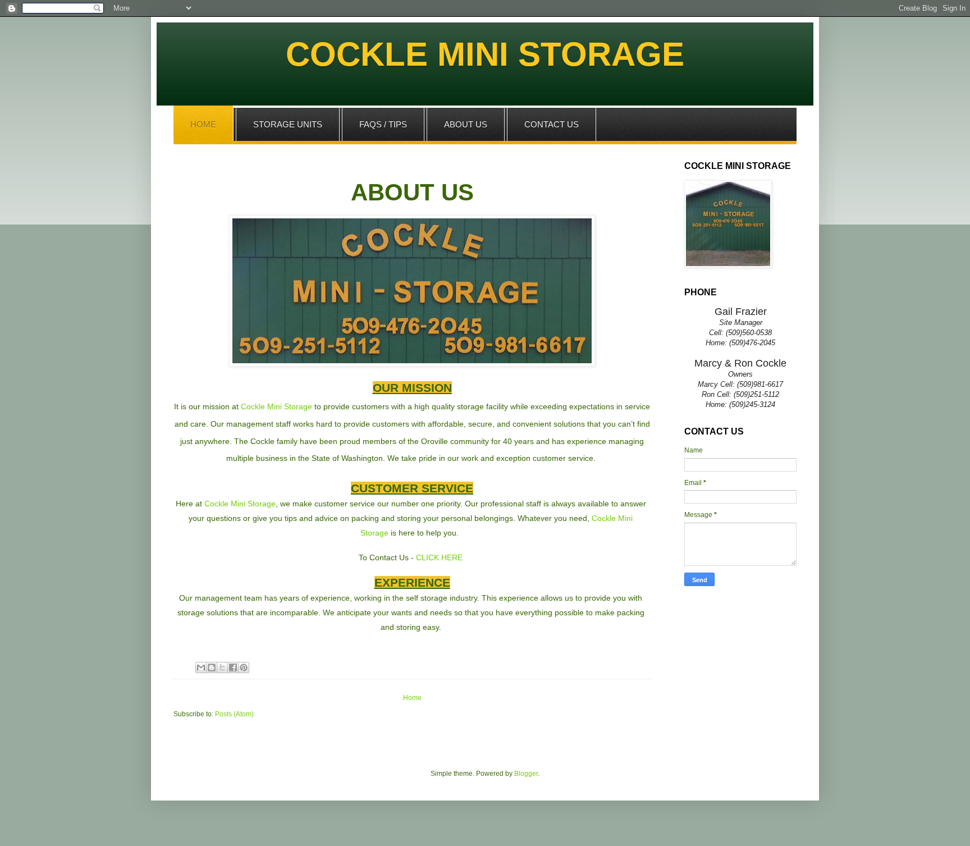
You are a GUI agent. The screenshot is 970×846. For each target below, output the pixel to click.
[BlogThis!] (211, 667)
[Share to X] (222, 667)
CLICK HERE (439, 557)
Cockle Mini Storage (276, 406)
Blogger (526, 774)
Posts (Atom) (234, 714)
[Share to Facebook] (233, 667)
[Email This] (201, 667)
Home (412, 698)
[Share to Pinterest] (243, 667)
